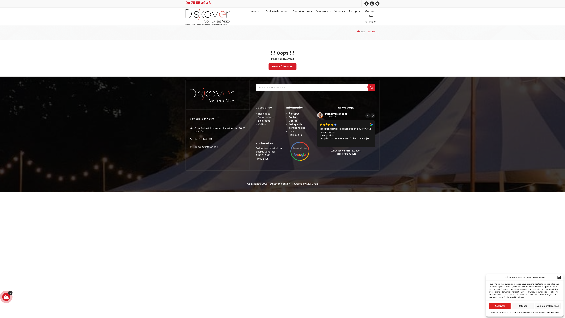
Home (362, 32)
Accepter (500, 306)
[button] (559, 277)
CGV (291, 131)
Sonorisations (266, 117)
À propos (294, 113)
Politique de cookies (499, 312)
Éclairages (264, 120)
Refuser (523, 306)
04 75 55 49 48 (198, 3)
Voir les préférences (548, 306)
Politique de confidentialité (522, 312)
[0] (6, 297)
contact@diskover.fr (206, 146)
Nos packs (264, 113)
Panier (292, 117)
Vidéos (262, 124)
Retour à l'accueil (282, 66)
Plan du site (295, 135)
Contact (294, 120)
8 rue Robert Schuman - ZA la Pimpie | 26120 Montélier (220, 130)
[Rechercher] (371, 87)
